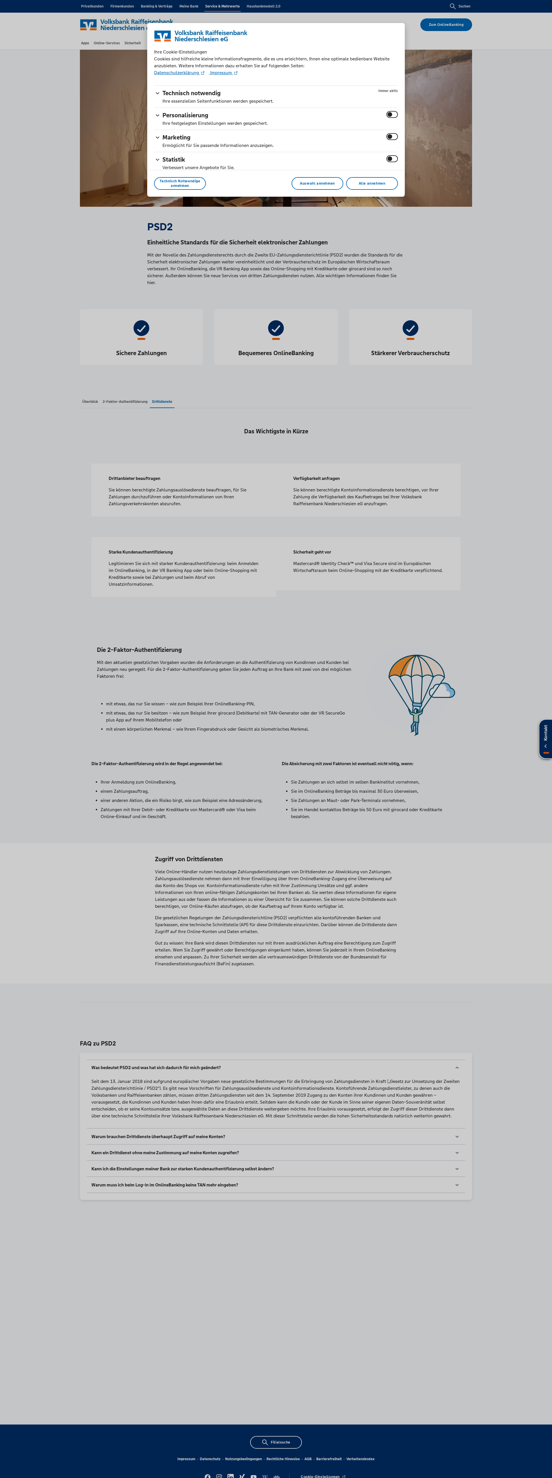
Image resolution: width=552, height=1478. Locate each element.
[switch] (392, 114)
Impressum (221, 72)
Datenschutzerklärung (177, 72)
